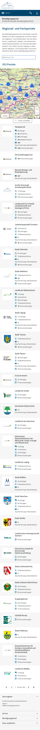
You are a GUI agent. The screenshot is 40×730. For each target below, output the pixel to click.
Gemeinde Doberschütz (25, 406)
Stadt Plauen (20, 354)
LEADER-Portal (21, 615)
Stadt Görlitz (20, 518)
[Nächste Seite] (28, 687)
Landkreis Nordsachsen (25, 421)
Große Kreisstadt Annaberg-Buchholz (23, 186)
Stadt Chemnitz (21, 249)
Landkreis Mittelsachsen (25, 290)
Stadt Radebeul (21, 271)
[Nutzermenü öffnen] (37, 13)
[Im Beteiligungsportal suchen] (31, 13)
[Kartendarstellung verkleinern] (37, 113)
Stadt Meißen (20, 477)
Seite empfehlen (8, 723)
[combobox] (19, 57)
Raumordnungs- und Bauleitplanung (23, 171)
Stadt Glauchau (21, 496)
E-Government (21, 376)
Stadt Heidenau (21, 631)
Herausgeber (7, 696)
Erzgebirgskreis (21, 599)
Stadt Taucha (20, 335)
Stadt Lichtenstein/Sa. (24, 566)
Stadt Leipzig (20, 313)
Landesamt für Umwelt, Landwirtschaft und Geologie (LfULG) (24, 206)
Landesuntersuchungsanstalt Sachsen (26, 534)
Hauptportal (20, 127)
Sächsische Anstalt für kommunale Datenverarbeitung (24, 551)
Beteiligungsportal (10, 19)
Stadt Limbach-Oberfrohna (26, 582)
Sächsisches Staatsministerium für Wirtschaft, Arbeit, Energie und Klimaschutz (26, 439)
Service (5, 713)
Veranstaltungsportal (23, 155)
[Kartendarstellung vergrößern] (37, 109)
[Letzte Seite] (33, 687)
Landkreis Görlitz (22, 391)
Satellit (5, 116)
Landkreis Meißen (22, 669)
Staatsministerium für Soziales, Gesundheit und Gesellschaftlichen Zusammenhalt (25, 649)
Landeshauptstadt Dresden (26, 225)
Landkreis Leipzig (22, 462)
